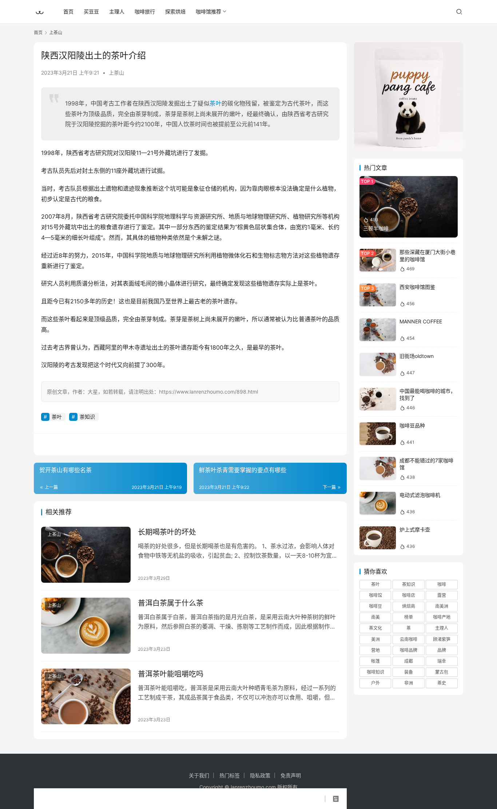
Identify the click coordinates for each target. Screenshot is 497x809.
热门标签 (229, 775)
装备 (408, 672)
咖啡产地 (441, 617)
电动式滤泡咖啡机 (419, 495)
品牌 (441, 650)
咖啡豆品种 (412, 426)
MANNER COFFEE (420, 322)
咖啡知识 (375, 672)
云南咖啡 (408, 639)
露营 (441, 595)
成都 (408, 661)
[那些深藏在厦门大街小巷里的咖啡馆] (377, 260)
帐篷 (375, 661)
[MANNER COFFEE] (377, 329)
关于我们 (199, 775)
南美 (375, 617)
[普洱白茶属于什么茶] (86, 626)
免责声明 (291, 775)
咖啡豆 (375, 606)
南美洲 (441, 606)
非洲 (408, 683)
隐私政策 (260, 775)
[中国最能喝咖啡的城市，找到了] (377, 399)
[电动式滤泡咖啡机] (377, 503)
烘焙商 (408, 606)
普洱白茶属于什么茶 (170, 603)
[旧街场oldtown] (377, 364)
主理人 (116, 11)
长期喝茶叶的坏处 (167, 532)
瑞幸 (441, 661)
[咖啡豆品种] (377, 433)
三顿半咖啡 (376, 228)
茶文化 (375, 628)
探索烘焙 (175, 11)
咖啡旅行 (145, 11)
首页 (68, 11)
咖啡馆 (375, 595)
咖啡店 (408, 595)
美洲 (375, 639)
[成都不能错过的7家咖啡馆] (377, 468)
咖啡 (441, 584)
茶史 (441, 683)
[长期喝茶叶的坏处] (86, 555)
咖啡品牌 (408, 650)
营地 (375, 650)
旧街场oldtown (416, 356)
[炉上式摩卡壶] (377, 537)
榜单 (408, 617)
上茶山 (116, 72)
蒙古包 (441, 672)
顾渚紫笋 (441, 639)
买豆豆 (91, 11)
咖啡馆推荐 (208, 11)
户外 (375, 683)
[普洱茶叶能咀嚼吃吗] (86, 697)
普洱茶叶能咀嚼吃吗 (170, 674)
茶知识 (87, 417)
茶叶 (216, 103)
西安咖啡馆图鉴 (417, 287)
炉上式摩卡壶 (414, 530)
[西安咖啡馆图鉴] (377, 294)
